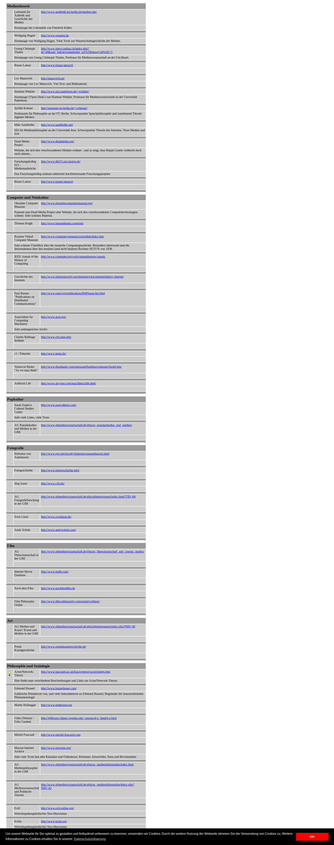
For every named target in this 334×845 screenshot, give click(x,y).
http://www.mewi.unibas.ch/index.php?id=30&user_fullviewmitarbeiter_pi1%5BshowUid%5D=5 (76, 50)
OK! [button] (312, 836)
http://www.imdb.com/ (54, 571)
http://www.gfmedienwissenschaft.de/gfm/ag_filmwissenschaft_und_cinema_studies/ (92, 551)
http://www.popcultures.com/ (58, 405)
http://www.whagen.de (55, 35)
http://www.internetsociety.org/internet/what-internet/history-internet (82, 276)
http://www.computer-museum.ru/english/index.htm (72, 236)
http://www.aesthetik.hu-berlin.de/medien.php (69, 12)
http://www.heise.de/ (53, 353)
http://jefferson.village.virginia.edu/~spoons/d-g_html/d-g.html (79, 718)
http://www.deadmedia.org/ (57, 141)
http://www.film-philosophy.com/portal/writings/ (70, 601)
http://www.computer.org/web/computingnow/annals (73, 256)
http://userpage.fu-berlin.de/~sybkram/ (64, 108)
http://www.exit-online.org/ (57, 808)
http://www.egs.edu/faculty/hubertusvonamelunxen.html (75, 453)
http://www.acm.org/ (53, 317)
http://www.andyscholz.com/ (58, 530)
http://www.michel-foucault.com (60, 734)
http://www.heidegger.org (56, 705)
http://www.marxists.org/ (56, 748)
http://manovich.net (52, 78)
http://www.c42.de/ (52, 483)
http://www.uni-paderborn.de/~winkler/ (65, 91)
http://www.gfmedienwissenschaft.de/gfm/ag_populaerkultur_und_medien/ (86, 425)
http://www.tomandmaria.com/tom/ (62, 223)
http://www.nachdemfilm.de (58, 588)
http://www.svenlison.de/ (56, 516)
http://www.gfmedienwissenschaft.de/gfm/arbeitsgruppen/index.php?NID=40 (88, 626)
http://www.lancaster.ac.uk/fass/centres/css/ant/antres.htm (75, 671)
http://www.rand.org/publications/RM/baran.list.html (73, 293)
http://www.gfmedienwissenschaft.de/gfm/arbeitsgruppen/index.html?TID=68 (88, 496)
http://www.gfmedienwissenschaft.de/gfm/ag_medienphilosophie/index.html (87, 764)
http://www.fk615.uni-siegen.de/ (60, 161)
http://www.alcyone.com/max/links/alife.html (68, 383)
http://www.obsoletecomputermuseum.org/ (67, 203)
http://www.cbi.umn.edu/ (56, 337)
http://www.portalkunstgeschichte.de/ (63, 646)
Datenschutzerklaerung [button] (90, 839)
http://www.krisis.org (54, 821)
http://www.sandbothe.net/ (57, 124)
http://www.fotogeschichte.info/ (60, 470)
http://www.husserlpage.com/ (59, 688)
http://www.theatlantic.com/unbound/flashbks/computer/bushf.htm (81, 366)
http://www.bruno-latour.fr (57, 65)
